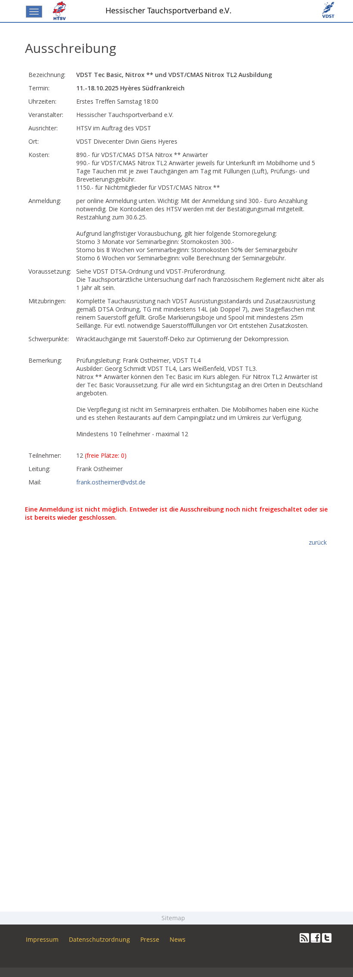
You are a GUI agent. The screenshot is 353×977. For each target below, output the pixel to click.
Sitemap (174, 918)
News (178, 939)
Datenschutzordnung (99, 939)
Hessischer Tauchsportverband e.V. (168, 10)
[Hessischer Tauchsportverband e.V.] (61, 11)
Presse (149, 939)
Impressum (42, 939)
